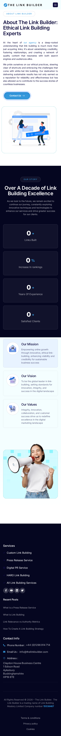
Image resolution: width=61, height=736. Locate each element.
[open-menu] (55, 5)
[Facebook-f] (6, 590)
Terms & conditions (30, 718)
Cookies (30, 729)
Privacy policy (30, 723)
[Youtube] (11, 590)
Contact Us (15, 95)
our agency (30, 42)
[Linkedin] (17, 590)
